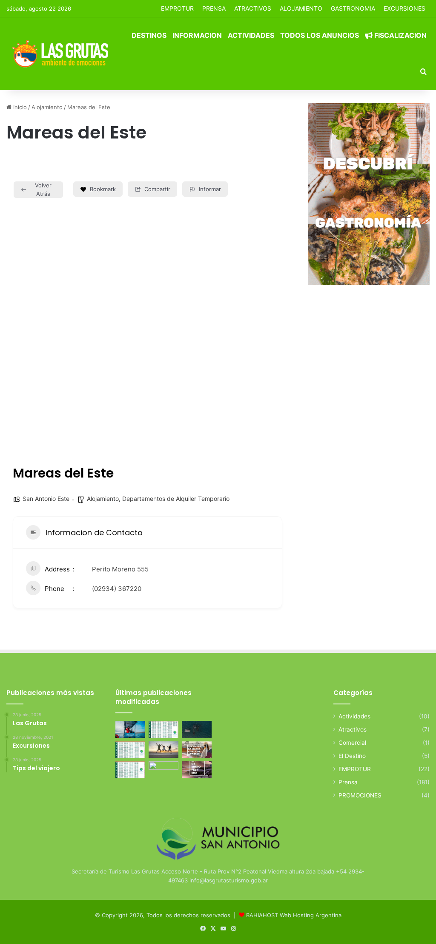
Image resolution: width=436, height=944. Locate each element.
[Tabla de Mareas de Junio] (163, 729)
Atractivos (252, 8)
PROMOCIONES (360, 795)
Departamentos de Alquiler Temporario (175, 498)
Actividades (251, 35)
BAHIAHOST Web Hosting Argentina (293, 915)
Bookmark (103, 189)
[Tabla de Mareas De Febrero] (130, 769)
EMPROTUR (177, 8)
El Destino (352, 755)
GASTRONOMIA (353, 8)
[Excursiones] (163, 749)
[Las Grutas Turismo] (62, 53)
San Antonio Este (46, 498)
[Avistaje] (197, 729)
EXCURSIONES (404, 8)
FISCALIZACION (400, 35)
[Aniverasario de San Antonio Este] (163, 769)
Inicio (19, 107)
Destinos (149, 35)
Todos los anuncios (319, 35)
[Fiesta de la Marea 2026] (197, 749)
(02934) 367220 (116, 589)
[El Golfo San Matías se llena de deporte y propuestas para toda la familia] (197, 769)
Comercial (352, 742)
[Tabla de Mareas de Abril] (130, 749)
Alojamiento (47, 107)
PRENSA (214, 8)
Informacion (197, 35)
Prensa (348, 782)
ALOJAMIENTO (301, 8)
